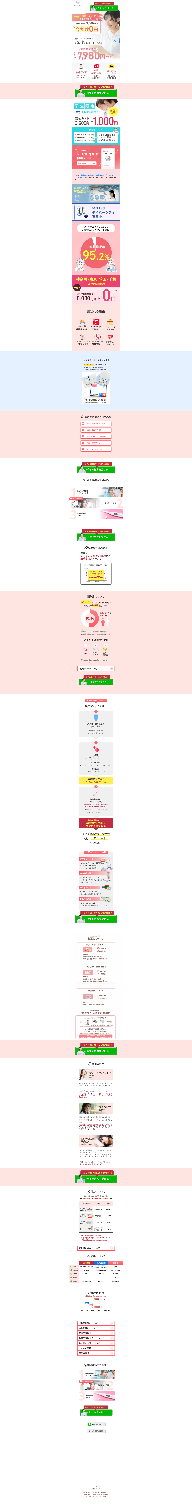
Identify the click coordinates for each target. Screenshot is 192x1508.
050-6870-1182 (97, 1431)
